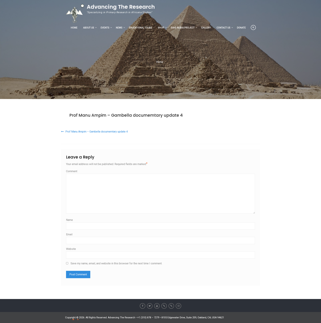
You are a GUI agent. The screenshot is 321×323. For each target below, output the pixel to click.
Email (69, 234)
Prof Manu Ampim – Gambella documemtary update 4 (126, 115)
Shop (161, 27)
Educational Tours (140, 27)
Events (105, 27)
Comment (71, 171)
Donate (241, 27)
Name (69, 220)
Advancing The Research (121, 6)
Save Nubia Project (183, 27)
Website (71, 248)
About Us (88, 27)
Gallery (206, 27)
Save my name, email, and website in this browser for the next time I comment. (116, 263)
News (119, 27)
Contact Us (223, 27)
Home (74, 27)
